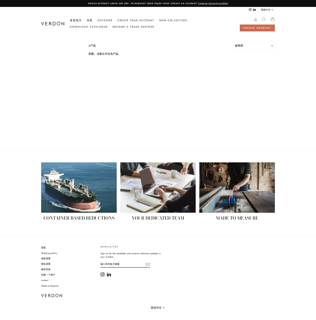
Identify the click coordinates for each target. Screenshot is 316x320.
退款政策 (46, 258)
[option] (158, 3)
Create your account (136, 20)
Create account (257, 27)
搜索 (43, 247)
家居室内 (76, 20)
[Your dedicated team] (158, 187)
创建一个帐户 (48, 274)
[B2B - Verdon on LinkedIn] (109, 274)
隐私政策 (46, 264)
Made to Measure (50, 285)
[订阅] (148, 264)
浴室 (90, 20)
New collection (173, 20)
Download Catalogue (89, 27)
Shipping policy (49, 253)
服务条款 (46, 269)
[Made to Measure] (237, 187)
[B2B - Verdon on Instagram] (103, 274)
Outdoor (105, 20)
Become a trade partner (133, 27)
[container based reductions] (79, 187)
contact (44, 280)
